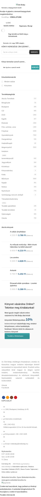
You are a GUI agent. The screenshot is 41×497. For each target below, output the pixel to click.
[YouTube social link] (24, 1)
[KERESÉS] (38, 7)
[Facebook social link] (17, 1)
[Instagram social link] (21, 1)
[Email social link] (19, 1)
